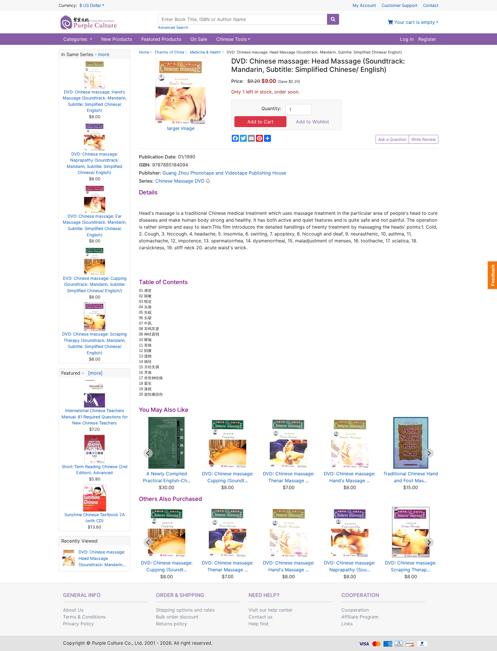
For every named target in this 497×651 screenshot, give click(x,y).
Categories (76, 39)
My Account (364, 5)
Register (427, 39)
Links (347, 624)
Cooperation (355, 610)
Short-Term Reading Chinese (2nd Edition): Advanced (94, 469)
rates (209, 610)
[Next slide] (429, 453)
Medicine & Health (205, 52)
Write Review (423, 139)
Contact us (260, 617)
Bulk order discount (177, 617)
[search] (333, 19)
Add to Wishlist (312, 122)
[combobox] (242, 19)
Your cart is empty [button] (414, 22)
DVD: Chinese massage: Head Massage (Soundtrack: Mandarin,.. (102, 558)
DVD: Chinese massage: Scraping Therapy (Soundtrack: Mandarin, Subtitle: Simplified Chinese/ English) (94, 343)
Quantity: (271, 108)
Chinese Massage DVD (179, 181)
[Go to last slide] (148, 453)
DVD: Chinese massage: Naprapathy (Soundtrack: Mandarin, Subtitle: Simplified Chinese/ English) (94, 163)
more (103, 54)
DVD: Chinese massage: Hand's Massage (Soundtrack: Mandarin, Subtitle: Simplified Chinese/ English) (95, 101)
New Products (116, 39)
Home (144, 52)
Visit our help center (270, 610)
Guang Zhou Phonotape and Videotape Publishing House (224, 173)
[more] (94, 373)
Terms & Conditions (84, 617)
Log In (407, 39)
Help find (258, 624)
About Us (73, 610)
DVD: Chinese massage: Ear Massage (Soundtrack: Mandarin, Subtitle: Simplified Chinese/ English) (95, 225)
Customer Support (399, 5)
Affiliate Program (360, 617)
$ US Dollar (90, 5)
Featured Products (161, 39)
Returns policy (171, 624)
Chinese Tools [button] (231, 39)
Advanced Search (173, 27)
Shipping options (174, 610)
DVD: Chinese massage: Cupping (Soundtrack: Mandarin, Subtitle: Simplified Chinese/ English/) (95, 284)
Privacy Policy (78, 624)
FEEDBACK (492, 275)
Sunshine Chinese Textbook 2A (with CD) (94, 517)
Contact (430, 5)
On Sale (198, 39)
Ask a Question (392, 139)
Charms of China (169, 52)
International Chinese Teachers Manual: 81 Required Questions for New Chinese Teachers (95, 416)
